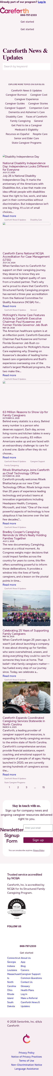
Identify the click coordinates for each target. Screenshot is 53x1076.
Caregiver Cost (38, 94)
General (38, 120)
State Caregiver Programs (26, 142)
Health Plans (27, 990)
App (23, 962)
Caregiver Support (15, 107)
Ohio (9, 990)
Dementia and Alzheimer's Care (27, 112)
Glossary (25, 986)
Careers (25, 970)
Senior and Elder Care (26, 138)
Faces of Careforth (36, 116)
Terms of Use (26, 1060)
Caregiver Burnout (16, 94)
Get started (27, 21)
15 (43, 787)
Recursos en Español (17, 134)
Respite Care (40, 134)
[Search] (47, 66)
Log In (42, 2)
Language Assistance (27, 1068)
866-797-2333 (28, 15)
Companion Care (38, 107)
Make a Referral (29, 998)
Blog (23, 966)
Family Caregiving (20, 120)
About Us (26, 958)
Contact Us (26, 982)
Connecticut (13, 958)
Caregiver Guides (15, 103)
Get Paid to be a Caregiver (26, 125)
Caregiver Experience (27, 99)
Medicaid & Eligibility (26, 129)
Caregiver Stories (38, 103)
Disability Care (14, 116)
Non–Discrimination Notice (26, 1064)
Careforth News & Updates (26, 90)
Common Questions (31, 978)
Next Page (26, 791)
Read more (9, 216)
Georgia (11, 962)
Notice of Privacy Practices (26, 1056)
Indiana (11, 966)
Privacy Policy (38, 850)
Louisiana (12, 970)
